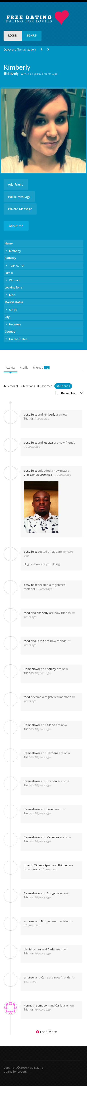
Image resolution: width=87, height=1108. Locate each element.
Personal (12, 386)
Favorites (46, 386)
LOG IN (12, 35)
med (27, 613)
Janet (50, 809)
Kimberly (49, 414)
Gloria (51, 725)
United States (18, 339)
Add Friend (15, 184)
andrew (29, 921)
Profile (24, 367)
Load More (48, 1031)
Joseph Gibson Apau (38, 865)
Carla (51, 949)
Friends (40, 367)
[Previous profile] (41, 49)
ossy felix (30, 414)
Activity (10, 367)
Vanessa (53, 837)
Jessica (48, 442)
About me (16, 226)
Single (13, 310)
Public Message (19, 197)
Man (12, 295)
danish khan (32, 949)
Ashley (51, 669)
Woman (14, 280)
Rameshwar (32, 669)
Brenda (52, 781)
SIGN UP (32, 35)
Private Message (20, 209)
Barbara (52, 753)
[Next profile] (48, 49)
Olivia (40, 641)
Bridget (63, 865)
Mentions (29, 386)
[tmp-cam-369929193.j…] (51, 507)
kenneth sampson (36, 1005)
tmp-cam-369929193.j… (39, 475)
